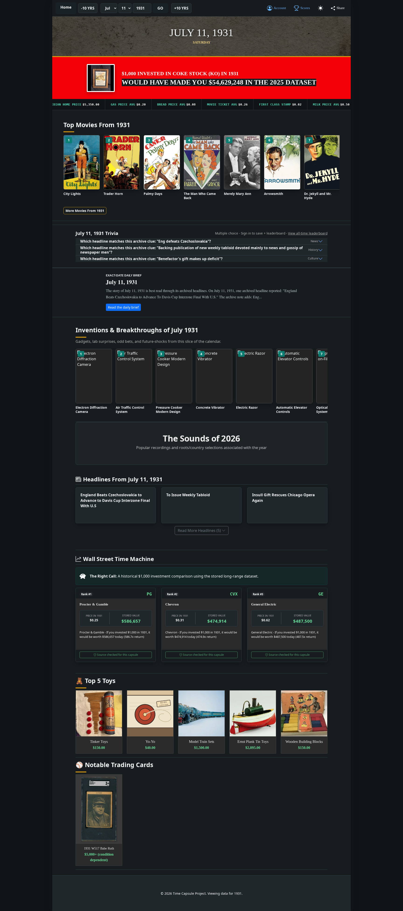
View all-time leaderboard (307, 233)
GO (160, 8)
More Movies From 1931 (85, 210)
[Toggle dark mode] (320, 8)
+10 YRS (181, 8)
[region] (201, 104)
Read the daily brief (123, 307)
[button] (101, 78)
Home (65, 7)
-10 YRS (87, 8)
